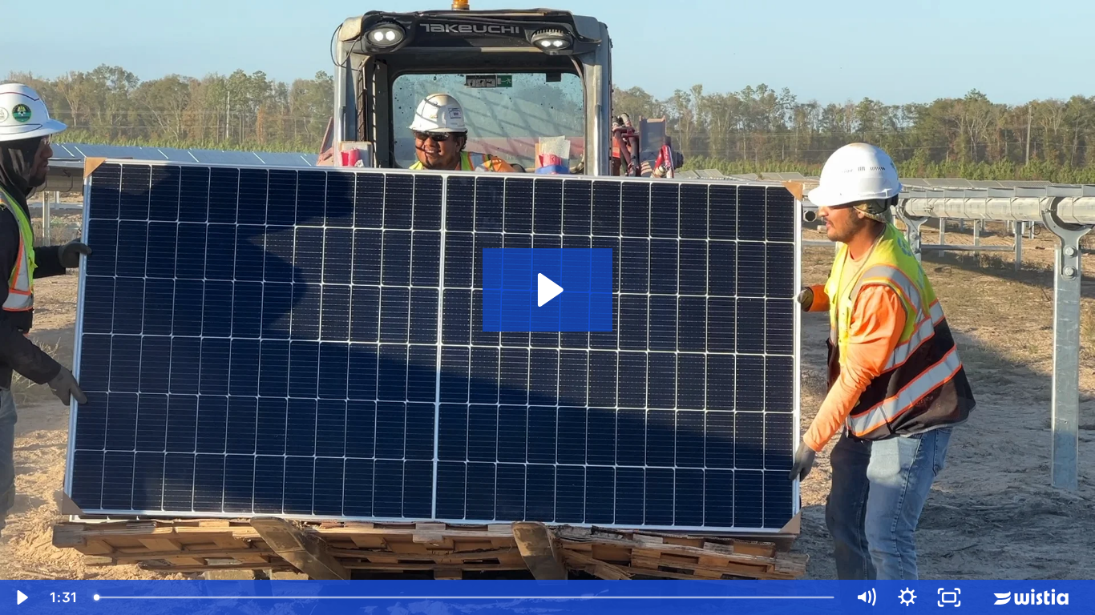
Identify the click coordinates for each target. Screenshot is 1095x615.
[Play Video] (21, 597)
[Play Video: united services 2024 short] (548, 290)
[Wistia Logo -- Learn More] (1032, 597)
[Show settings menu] (907, 597)
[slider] (465, 597)
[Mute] (866, 597)
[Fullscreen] (949, 597)
